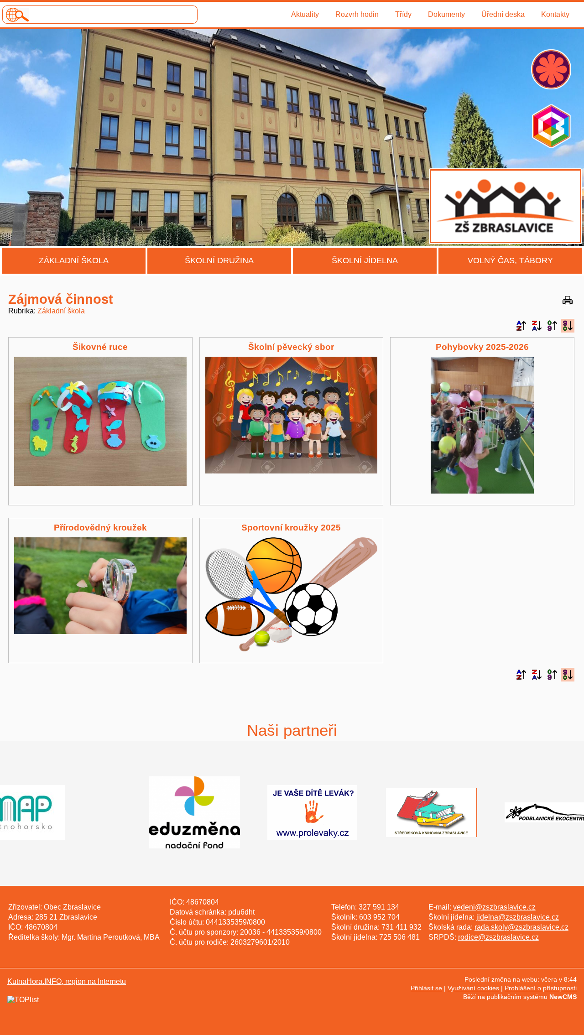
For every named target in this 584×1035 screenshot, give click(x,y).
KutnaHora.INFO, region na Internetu (66, 981)
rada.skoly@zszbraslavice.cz (521, 927)
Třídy (403, 14)
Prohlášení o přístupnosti (541, 988)
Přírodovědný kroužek (100, 527)
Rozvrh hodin (357, 14)
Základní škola (74, 260)
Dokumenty (446, 14)
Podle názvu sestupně (536, 326)
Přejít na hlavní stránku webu (292, 137)
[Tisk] (567, 300)
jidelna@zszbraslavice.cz (517, 917)
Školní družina (219, 260)
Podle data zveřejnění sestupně (567, 326)
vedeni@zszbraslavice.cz (494, 907)
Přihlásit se (426, 988)
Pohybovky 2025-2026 (482, 347)
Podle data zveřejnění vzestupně (552, 326)
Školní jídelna (365, 260)
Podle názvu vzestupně (521, 326)
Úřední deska (503, 14)
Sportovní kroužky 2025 (291, 527)
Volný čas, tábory (510, 260)
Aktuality (305, 14)
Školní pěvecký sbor (291, 347)
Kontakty (555, 14)
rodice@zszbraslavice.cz (498, 937)
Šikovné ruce (100, 347)
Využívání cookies (473, 988)
